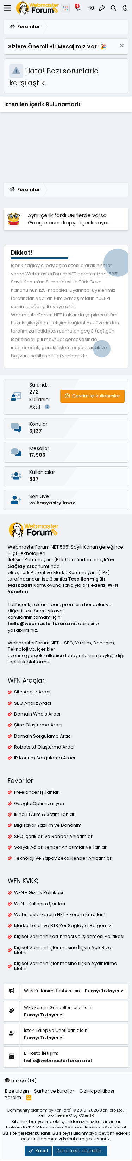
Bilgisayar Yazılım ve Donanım (48, 825)
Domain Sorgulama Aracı (43, 736)
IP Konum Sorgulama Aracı (44, 758)
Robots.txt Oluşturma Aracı (44, 747)
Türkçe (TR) (23, 1080)
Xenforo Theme (66, 1115)
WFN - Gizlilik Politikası (38, 893)
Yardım (13, 1097)
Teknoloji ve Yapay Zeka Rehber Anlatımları (63, 858)
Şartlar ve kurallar (54, 1091)
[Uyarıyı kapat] (121, 46)
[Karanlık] (125, 8)
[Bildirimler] (79, 8)
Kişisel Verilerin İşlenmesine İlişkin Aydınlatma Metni (65, 966)
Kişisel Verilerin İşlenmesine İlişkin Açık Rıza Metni (62, 950)
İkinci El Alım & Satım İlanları (45, 814)
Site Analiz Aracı (32, 692)
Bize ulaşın (17, 1091)
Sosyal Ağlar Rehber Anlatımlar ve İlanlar (60, 847)
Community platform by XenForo (65, 1110)
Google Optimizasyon (39, 803)
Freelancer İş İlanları (37, 792)
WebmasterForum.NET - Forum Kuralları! (59, 915)
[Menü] (7, 8)
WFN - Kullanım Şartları (39, 904)
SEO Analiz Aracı (32, 703)
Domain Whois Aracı (37, 714)
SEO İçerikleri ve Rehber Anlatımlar (53, 836)
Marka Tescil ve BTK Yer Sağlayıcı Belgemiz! (63, 925)
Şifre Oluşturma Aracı (38, 725)
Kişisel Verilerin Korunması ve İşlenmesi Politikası (69, 936)
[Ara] (113, 8)
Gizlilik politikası (96, 1091)
